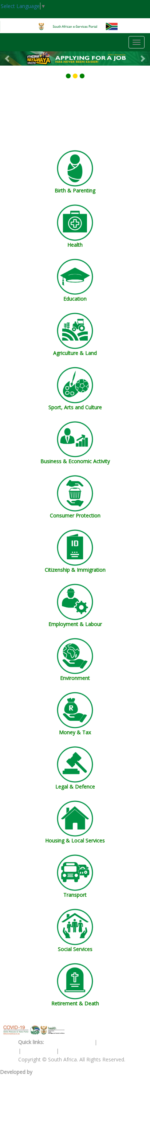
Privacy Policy (39, 1050)
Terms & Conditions (69, 1041)
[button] (7, 58)
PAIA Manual (114, 1041)
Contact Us (73, 1050)
